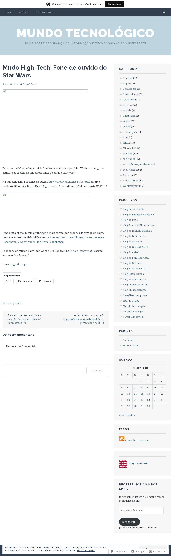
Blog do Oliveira (132, 263)
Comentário (96, 370)
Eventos (127, 105)
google (126, 126)
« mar (122, 415)
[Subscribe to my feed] (121, 440)
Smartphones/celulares (136, 164)
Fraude (127, 110)
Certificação (129, 88)
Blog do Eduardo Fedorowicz (139, 214)
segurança (129, 158)
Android (128, 78)
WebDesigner (131, 185)
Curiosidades (130, 94)
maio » (131, 415)
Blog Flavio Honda (133, 273)
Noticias (127, 153)
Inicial (9, 12)
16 (148, 393)
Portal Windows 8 (133, 316)
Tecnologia (11, 303)
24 (155, 399)
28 (135, 406)
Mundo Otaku (131, 300)
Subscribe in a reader (137, 440)
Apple (126, 83)
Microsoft (128, 148)
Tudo (19, 303)
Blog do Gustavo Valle (135, 246)
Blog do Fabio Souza (134, 236)
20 (128, 399)
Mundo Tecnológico (85, 33)
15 (142, 393)
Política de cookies (86, 550)
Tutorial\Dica (130, 180)
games (126, 121)
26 (122, 406)
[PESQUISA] (164, 12)
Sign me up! (129, 521)
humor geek (130, 132)
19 (122, 399)
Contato (23, 12)
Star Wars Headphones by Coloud (69, 181)
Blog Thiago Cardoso (135, 289)
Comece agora (115, 4)
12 (122, 393)
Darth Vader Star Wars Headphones (41, 241)
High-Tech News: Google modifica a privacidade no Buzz (83, 319)
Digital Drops (19, 264)
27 (128, 406)
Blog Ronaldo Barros (134, 279)
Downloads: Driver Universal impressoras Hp (24, 319)
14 (135, 393)
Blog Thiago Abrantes (135, 284)
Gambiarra (129, 115)
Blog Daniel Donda (133, 209)
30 (148, 406)
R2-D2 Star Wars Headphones (65, 237)
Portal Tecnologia (133, 311)
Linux (126, 142)
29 (142, 406)
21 (135, 399)
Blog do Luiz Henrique (136, 257)
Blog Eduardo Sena (134, 268)
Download (129, 99)
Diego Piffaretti (30, 84)
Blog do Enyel (131, 219)
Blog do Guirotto (132, 241)
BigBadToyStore (79, 250)
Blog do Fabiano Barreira (137, 230)
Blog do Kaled (131, 252)
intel (125, 137)
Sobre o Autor (43, 12)
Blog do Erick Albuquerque (138, 225)
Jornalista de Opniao (135, 295)
